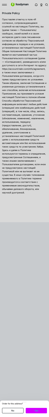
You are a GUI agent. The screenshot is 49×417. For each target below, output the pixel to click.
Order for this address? (12, 404)
